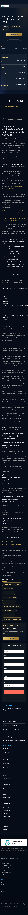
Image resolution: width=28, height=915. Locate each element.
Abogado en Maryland (9, 541)
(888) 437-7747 (23, 3)
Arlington (5, 788)
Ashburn (5, 782)
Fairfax (5, 775)
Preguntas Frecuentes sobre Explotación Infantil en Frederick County (14, 105)
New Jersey (6, 807)
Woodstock (6, 820)
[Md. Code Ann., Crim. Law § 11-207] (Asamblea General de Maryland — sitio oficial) (14, 213)
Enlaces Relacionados (10, 111)
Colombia (5, 826)
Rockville (5, 801)
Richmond (5, 794)
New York (5, 813)
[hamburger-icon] (21, 6)
